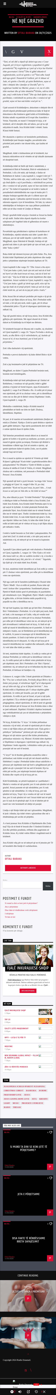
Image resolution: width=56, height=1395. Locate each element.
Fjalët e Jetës (24, 17)
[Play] (12, 1392)
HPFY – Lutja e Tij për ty (15, 1037)
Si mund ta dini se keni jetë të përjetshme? (21, 903)
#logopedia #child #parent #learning (24, 1086)
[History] (36, 1392)
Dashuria (31, 1091)
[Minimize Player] (44, 1392)
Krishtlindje (40, 17)
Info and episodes (28, 990)
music (16, 1103)
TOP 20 (7, 1019)
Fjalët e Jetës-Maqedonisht (17, 1028)
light (7, 1103)
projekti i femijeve (32, 1103)
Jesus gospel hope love (16, 1099)
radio (7, 1107)
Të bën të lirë (10, 917)
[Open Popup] (28, 1392)
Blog (11, 17)
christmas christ (13, 1091)
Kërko (5, 880)
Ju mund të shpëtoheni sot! (29, 1328)
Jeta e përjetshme (11, 907)
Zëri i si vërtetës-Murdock (16, 1067)
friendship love (12, 1095)
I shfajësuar (9, 914)
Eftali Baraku (26, 33)
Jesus (27, 1095)
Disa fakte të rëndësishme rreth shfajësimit (21, 910)
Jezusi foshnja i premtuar (29, 1291)
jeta (34, 1099)
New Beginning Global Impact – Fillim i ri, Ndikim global (22, 1057)
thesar (17, 1107)
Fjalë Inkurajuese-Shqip (15, 1010)
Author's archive (28, 868)
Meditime (9, 1046)
